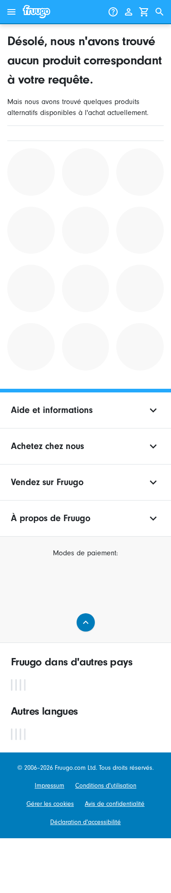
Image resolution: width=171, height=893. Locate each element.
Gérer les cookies (50, 804)
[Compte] (128, 12)
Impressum (49, 785)
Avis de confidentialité (115, 804)
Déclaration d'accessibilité (85, 822)
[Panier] (144, 12)
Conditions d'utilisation (105, 785)
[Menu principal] (11, 12)
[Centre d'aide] (113, 12)
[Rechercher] (159, 12)
